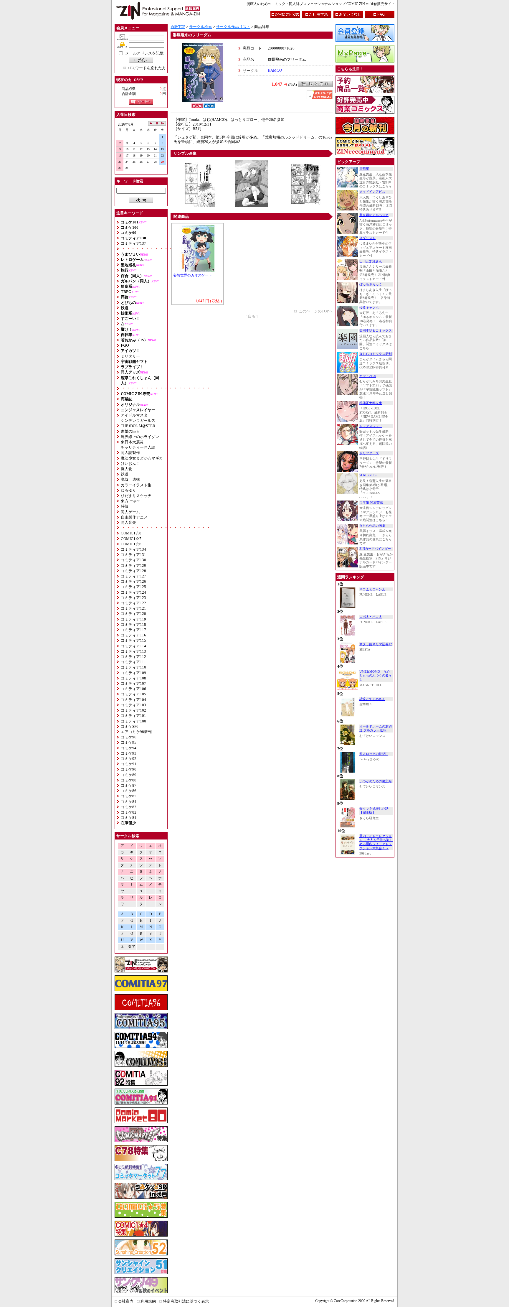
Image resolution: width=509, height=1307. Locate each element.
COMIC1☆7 (131, 538)
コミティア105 (133, 694)
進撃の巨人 (130, 431)
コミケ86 (128, 791)
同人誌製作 (130, 452)
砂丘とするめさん (372, 699)
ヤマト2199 (367, 376)
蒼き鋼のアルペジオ (374, 215)
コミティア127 (133, 576)
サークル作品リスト (233, 26)
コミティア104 (133, 699)
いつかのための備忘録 (375, 781)
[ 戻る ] (251, 316)
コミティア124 (133, 592)
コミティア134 (133, 549)
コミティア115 (133, 640)
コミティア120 (133, 613)
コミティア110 (133, 667)
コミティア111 (133, 662)
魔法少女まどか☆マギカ (142, 458)
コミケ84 (128, 801)
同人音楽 (128, 522)
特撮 (124, 506)
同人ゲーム (130, 512)
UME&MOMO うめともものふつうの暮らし (375, 675)
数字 (131, 946)
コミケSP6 (129, 726)
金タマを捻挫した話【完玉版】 (374, 810)
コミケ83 (128, 807)
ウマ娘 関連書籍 (371, 502)
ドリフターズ (369, 453)
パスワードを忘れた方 (147, 68)
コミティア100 (133, 721)
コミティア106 (133, 689)
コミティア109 (133, 673)
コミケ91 (128, 764)
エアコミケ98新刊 (136, 732)
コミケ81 (128, 817)
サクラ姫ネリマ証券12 (375, 644)
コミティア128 (133, 571)
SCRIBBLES (367, 475)
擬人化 (126, 469)
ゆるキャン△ (369, 307)
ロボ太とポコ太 (370, 616)
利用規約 (148, 1301)
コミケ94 (128, 748)
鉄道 (124, 474)
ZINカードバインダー (375, 548)
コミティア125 (133, 587)
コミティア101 (133, 715)
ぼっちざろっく (370, 284)
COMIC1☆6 (131, 544)
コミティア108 (133, 678)
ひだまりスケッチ (136, 495)
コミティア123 (133, 597)
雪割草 (364, 168)
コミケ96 (128, 737)
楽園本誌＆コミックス (375, 330)
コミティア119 (133, 619)
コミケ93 (128, 753)
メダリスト (367, 238)
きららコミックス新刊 (375, 353)
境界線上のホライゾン (140, 436)
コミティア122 (133, 603)
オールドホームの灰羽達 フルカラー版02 (375, 728)
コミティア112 (133, 656)
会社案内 (125, 1301)
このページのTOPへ (316, 311)
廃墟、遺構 (130, 479)
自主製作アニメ (134, 517)
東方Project (130, 501)
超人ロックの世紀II (373, 753)
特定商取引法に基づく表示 (186, 1301)
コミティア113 (133, 651)
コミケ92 (128, 758)
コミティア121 (133, 608)
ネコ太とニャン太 (372, 589)
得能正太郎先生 (370, 403)
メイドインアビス (372, 191)
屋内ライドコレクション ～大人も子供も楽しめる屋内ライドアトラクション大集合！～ (376, 842)
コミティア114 (133, 646)
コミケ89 (128, 775)
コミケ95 (128, 742)
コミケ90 (128, 769)
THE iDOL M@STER (138, 426)
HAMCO (275, 70)
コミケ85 (128, 796)
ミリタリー (130, 356)
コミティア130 (133, 560)
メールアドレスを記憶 (144, 53)
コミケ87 (128, 785)
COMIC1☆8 (131, 533)
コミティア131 (133, 554)
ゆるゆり (128, 490)
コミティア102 (133, 710)
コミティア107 (133, 683)
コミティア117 (133, 630)
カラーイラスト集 (136, 485)
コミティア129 (133, 565)
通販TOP (178, 26)
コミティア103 (133, 705)
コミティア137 (133, 243)
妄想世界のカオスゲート (192, 275)
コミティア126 (133, 581)
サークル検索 (200, 26)
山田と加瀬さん (370, 261)
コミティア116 (133, 635)
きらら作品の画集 (372, 525)
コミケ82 (128, 812)
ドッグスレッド (370, 426)
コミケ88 (128, 780)
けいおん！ (130, 463)
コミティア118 (133, 624)
